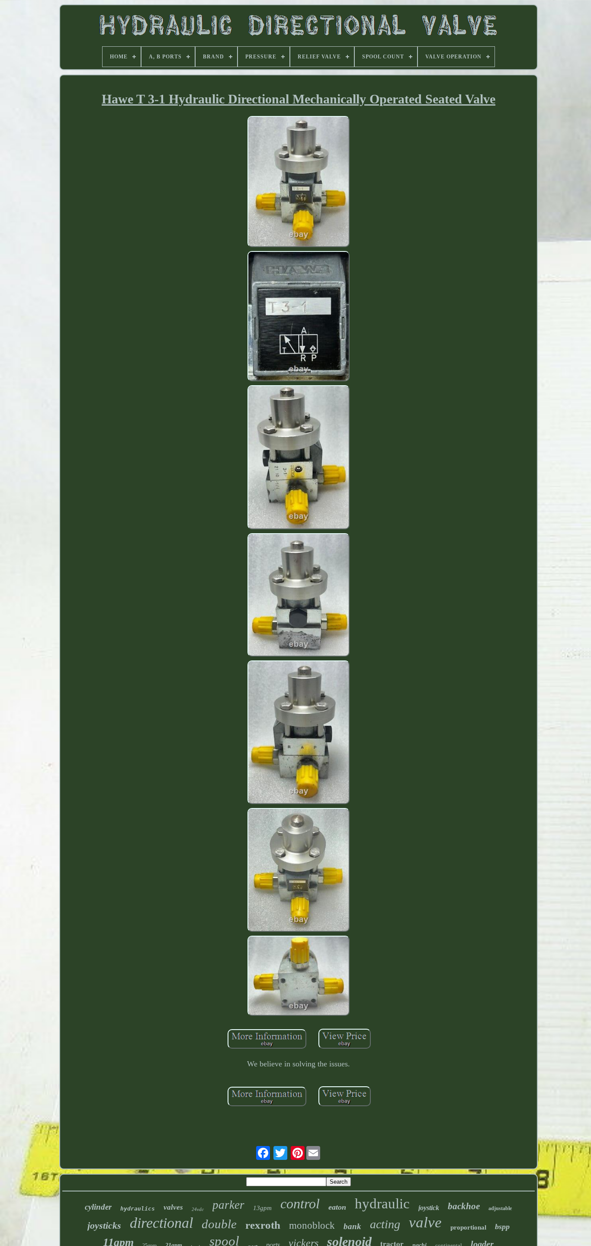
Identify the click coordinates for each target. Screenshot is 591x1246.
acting (385, 1224)
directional (161, 1223)
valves (173, 1207)
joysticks (104, 1225)
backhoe (464, 1206)
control (300, 1203)
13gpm (262, 1207)
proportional (468, 1227)
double (219, 1224)
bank (352, 1226)
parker (228, 1204)
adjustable (500, 1208)
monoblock (312, 1225)
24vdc (198, 1209)
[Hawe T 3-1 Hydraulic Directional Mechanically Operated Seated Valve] (298, 182)
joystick (428, 1207)
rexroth (262, 1225)
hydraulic (382, 1203)
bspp (502, 1226)
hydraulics (137, 1208)
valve (425, 1222)
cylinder (98, 1206)
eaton (337, 1207)
